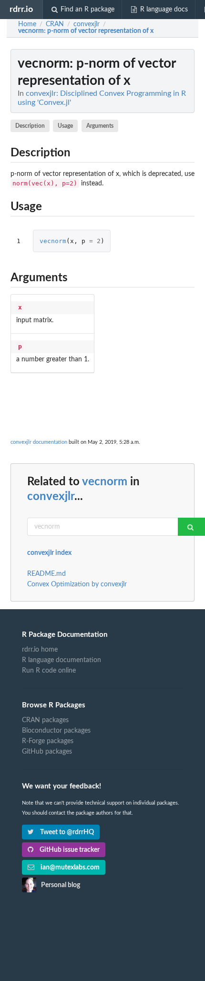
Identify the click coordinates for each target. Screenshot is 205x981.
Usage (65, 126)
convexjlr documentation (38, 442)
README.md (46, 574)
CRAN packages (45, 720)
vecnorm (53, 241)
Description (30, 126)
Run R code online (49, 670)
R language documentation (61, 660)
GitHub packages (47, 751)
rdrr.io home (40, 649)
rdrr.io (21, 9)
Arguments (99, 126)
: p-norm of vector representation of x (86, 31)
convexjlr (50, 496)
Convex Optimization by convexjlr (77, 584)
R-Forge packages (47, 741)
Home (27, 24)
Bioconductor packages (56, 730)
